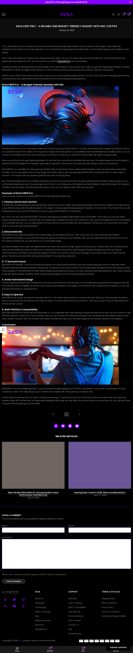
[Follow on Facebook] (5, 599)
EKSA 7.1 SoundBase (77, 607)
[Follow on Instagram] (23, 599)
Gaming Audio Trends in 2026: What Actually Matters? (100, 492)
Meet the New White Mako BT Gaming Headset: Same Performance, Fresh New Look (33, 493)
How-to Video (74, 620)
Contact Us (73, 625)
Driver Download (75, 616)
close (3, 2)
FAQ (70, 629)
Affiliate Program (43, 620)
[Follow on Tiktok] (23, 606)
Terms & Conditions (111, 611)
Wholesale (40, 603)
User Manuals (74, 611)
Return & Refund (109, 603)
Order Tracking (75, 603)
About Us (39, 598)
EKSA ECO (39, 625)
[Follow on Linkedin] (5, 606)
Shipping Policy (108, 598)
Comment (7, 537)
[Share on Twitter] (63, 426)
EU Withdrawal (74, 633)
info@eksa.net (12, 592)
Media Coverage (42, 611)
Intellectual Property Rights (114, 616)
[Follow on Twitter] (14, 599)
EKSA (53, 640)
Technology (40, 607)
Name (5, 526)
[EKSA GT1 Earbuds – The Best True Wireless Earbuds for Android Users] (53, 414)
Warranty (72, 598)
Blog (37, 616)
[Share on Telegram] (70, 426)
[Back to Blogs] (66, 414)
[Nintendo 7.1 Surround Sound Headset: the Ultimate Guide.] (79, 414)
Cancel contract (118, 647)
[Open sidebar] (3, 329)
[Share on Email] (77, 426)
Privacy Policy (108, 607)
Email (71, 526)
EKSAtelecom (41, 629)
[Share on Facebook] (56, 426)
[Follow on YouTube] (14, 606)
